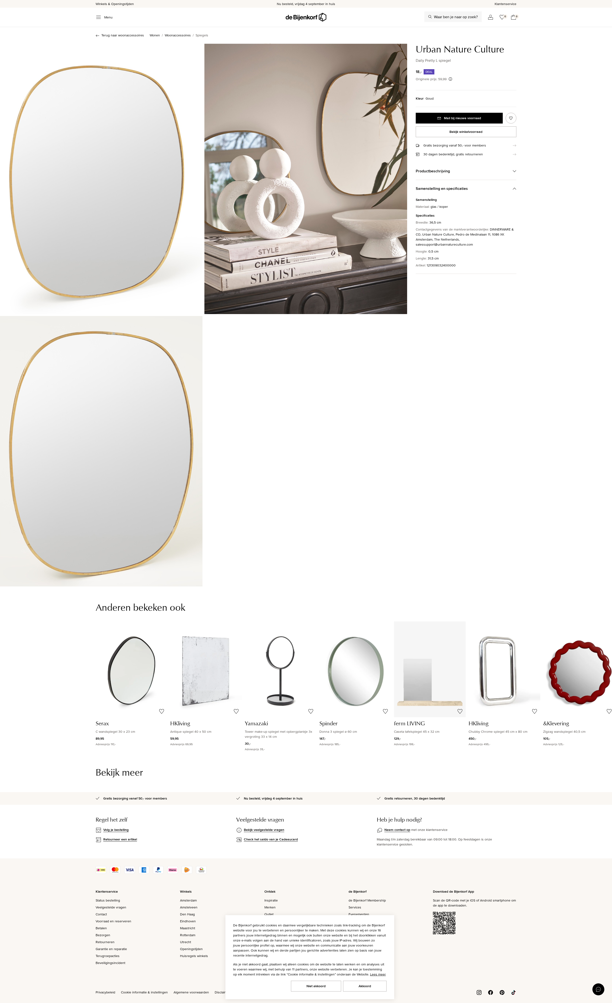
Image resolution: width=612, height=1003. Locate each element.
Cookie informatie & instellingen (144, 992)
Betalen (101, 928)
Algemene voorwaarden (191, 992)
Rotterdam (187, 935)
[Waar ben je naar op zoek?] (430, 17)
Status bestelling (108, 900)
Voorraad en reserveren (113, 921)
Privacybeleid (105, 992)
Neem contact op (397, 829)
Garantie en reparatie (111, 949)
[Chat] (598, 989)
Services (355, 907)
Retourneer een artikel (120, 839)
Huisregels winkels (194, 956)
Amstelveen (188, 907)
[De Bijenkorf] (306, 17)
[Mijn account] (490, 17)
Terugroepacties (108, 956)
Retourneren (105, 942)
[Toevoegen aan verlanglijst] (511, 118)
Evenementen (359, 914)
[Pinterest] (502, 992)
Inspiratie (271, 900)
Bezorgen (103, 935)
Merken (270, 907)
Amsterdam (188, 900)
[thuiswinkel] (201, 872)
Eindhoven (188, 921)
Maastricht (187, 928)
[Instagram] (479, 992)
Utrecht (185, 942)
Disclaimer (222, 992)
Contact (101, 914)
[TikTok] (513, 992)
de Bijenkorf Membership (367, 900)
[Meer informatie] (450, 79)
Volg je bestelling (116, 829)
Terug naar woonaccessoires (122, 35)
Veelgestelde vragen (111, 907)
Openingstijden (191, 949)
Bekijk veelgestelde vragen (264, 829)
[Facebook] (490, 992)
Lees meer (378, 974)
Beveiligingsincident (110, 963)
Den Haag (187, 914)
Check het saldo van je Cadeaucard (271, 839)
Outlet (268, 914)
